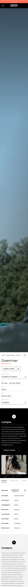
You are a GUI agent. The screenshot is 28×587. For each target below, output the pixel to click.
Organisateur (14, 480)
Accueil (3, 355)
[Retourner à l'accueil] (14, 5)
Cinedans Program (10, 355)
